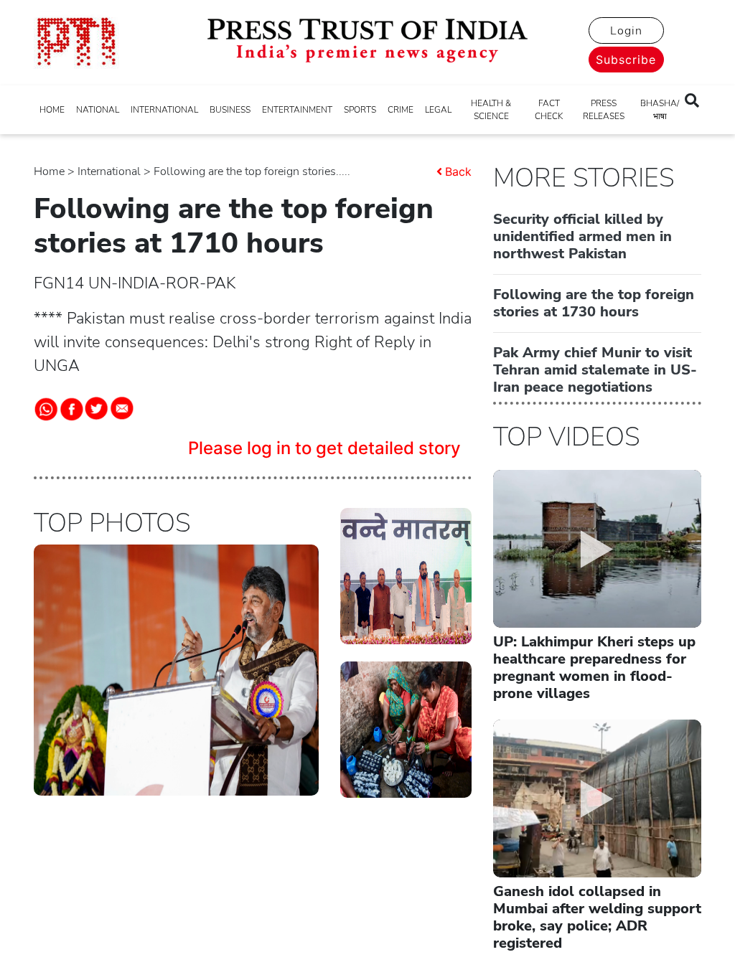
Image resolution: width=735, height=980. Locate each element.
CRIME (400, 110)
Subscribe (626, 59)
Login (626, 31)
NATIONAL (97, 110)
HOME (52, 110)
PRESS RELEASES (603, 110)
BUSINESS (230, 110)
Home (49, 171)
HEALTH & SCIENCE (491, 110)
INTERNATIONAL (164, 110)
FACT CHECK (549, 110)
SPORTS (360, 110)
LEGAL (438, 110)
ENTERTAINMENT (297, 110)
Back (458, 171)
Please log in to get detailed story (324, 448)
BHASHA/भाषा (659, 110)
